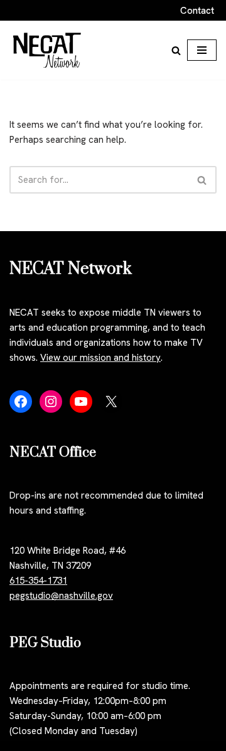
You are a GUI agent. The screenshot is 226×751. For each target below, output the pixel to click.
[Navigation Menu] (202, 50)
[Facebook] (20, 401)
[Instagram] (51, 401)
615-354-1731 (38, 580)
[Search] (176, 50)
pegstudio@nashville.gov (61, 595)
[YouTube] (81, 401)
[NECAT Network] (47, 50)
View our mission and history (100, 357)
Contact (197, 10)
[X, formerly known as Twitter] (111, 401)
